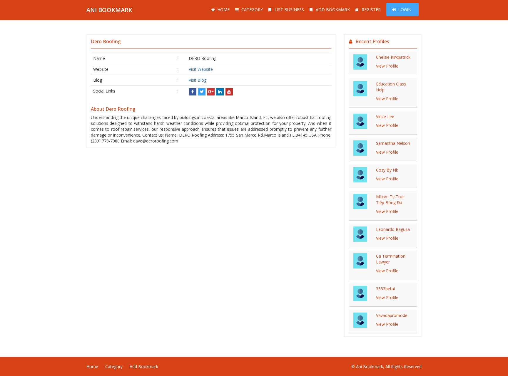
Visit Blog (197, 80)
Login (404, 9)
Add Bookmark (333, 9)
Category (252, 9)
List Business (289, 9)
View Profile (387, 66)
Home (223, 9)
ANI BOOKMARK (109, 10)
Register (371, 9)
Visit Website (201, 69)
